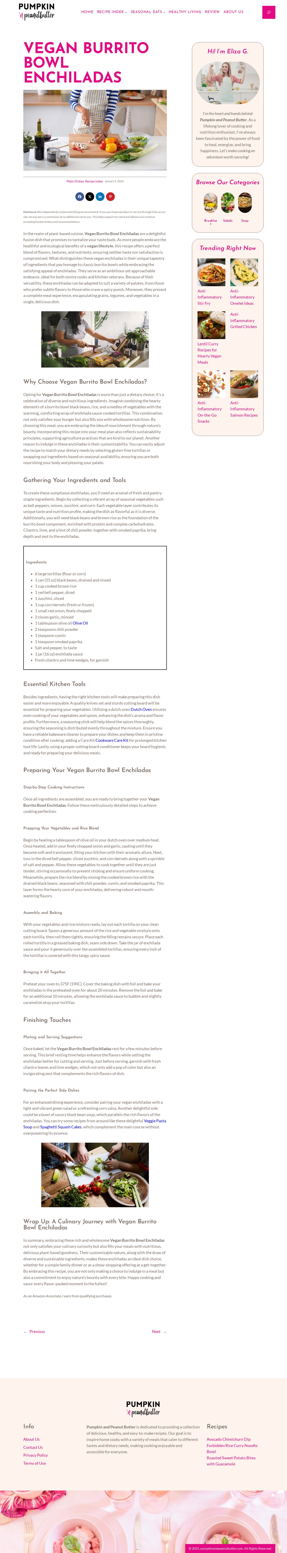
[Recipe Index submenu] (126, 12)
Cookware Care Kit (112, 740)
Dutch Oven (141, 709)
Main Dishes (75, 181)
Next (156, 1331)
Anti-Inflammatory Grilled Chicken (243, 320)
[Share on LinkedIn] (100, 196)
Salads (228, 221)
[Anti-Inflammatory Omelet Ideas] (244, 273)
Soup (244, 221)
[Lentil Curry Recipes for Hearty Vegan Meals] (211, 326)
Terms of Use (34, 1463)
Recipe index (94, 181)
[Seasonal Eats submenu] (164, 12)
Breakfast (210, 222)
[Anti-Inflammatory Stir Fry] (211, 273)
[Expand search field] (268, 12)
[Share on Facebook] (79, 196)
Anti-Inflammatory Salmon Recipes (244, 408)
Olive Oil (80, 623)
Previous (37, 1331)
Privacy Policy (35, 1455)
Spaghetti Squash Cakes (61, 1127)
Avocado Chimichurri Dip (229, 1439)
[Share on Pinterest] (110, 196)
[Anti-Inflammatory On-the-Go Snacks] (211, 385)
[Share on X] (89, 196)
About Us (31, 1439)
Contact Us (33, 1447)
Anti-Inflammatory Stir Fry (210, 297)
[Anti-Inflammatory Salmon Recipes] (244, 385)
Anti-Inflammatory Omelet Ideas (242, 297)
